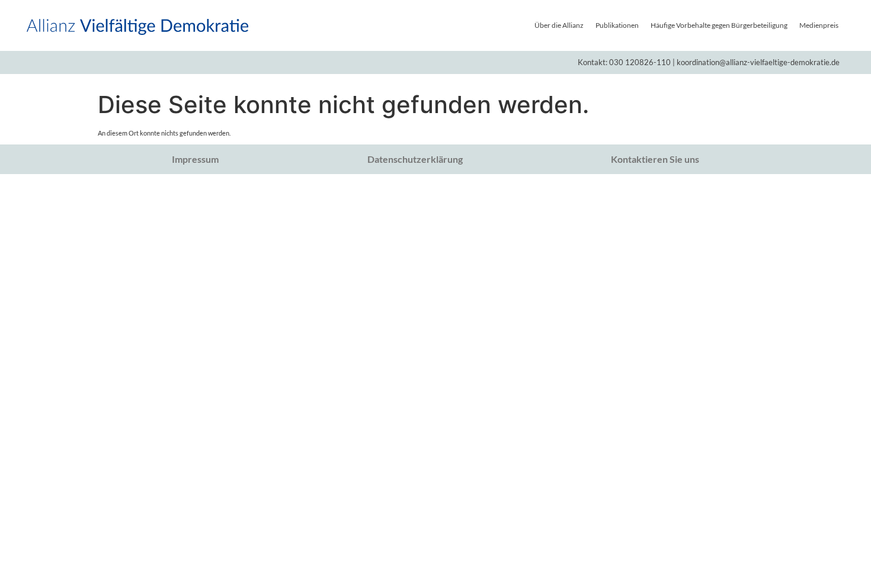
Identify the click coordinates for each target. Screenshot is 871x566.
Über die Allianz (559, 25)
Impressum (195, 159)
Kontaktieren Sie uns (655, 159)
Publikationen (617, 25)
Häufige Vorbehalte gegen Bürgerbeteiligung (719, 25)
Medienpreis (818, 25)
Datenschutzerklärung (415, 159)
